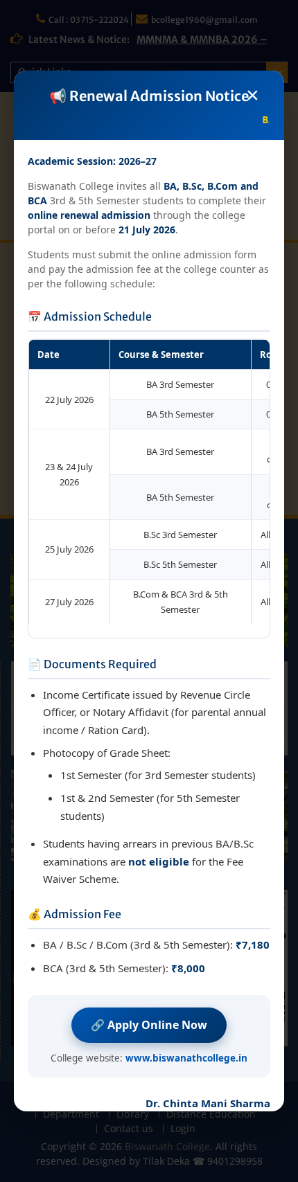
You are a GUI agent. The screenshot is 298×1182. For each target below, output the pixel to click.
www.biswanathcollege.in (186, 1058)
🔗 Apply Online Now (149, 1024)
